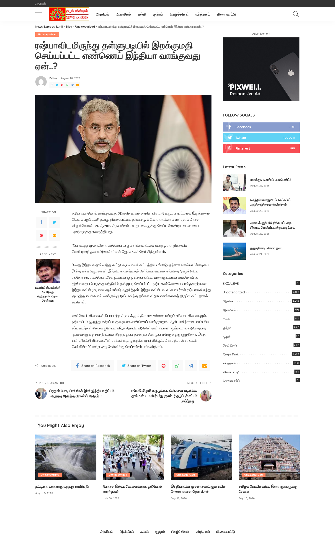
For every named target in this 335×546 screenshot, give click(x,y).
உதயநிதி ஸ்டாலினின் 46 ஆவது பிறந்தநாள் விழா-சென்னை (47, 294)
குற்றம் (227, 328)
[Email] (54, 235)
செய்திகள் (230, 345)
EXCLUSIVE (231, 284)
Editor (53, 78)
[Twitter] (54, 222)
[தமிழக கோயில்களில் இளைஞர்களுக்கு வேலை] (269, 457)
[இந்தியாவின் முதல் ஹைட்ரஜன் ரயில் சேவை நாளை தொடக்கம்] (201, 457)
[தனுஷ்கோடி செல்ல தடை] (234, 251)
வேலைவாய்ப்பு (232, 381)
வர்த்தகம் (229, 363)
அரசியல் (228, 301)
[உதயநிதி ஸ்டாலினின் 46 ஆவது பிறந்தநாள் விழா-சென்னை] (48, 271)
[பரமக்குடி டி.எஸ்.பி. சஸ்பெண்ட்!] (234, 182)
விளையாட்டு (231, 372)
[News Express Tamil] (69, 14)
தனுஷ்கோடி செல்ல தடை (266, 248)
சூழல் (226, 336)
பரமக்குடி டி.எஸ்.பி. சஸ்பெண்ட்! (270, 180)
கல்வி (226, 319)
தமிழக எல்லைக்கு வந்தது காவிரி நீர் (62, 486)
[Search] (296, 14)
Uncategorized (47, 34)
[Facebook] (41, 222)
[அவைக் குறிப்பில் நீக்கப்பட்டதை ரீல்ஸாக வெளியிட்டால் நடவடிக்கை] (234, 228)
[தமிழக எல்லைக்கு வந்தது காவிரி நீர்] (65, 457)
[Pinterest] (41, 235)
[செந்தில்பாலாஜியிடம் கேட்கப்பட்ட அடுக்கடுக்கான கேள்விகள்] (234, 205)
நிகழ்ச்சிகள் (231, 354)
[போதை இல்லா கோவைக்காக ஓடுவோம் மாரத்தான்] (133, 457)
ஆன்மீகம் (229, 310)
